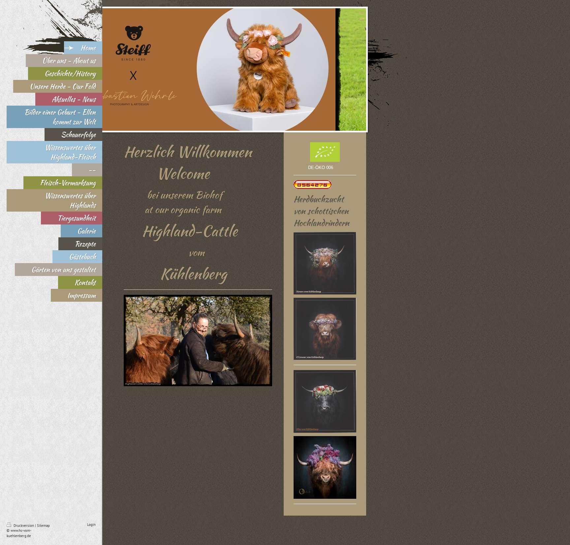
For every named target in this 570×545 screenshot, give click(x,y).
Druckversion (24, 525)
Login (91, 524)
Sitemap (43, 525)
